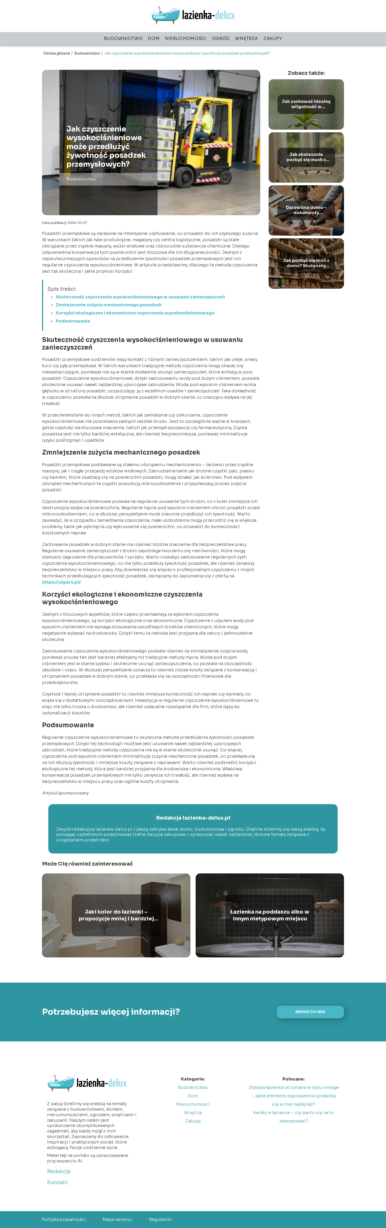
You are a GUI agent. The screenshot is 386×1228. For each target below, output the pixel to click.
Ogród (221, 38)
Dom (153, 38)
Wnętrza (246, 38)
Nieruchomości (186, 38)
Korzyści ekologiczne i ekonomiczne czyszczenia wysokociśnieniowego (135, 313)
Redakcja (59, 1171)
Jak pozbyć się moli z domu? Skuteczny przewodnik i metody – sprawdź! (306, 263)
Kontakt (57, 1182)
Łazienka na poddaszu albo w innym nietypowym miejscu (269, 915)
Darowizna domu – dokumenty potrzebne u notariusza (306, 210)
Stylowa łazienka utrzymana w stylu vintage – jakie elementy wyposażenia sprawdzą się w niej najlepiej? (294, 1096)
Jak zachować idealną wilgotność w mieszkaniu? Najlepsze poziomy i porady (306, 104)
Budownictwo (123, 38)
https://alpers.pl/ (61, 582)
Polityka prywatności (64, 1219)
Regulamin (160, 1219)
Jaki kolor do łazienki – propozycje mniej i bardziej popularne (116, 915)
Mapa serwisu (117, 1219)
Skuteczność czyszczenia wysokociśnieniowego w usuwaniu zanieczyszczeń (140, 297)
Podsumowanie (73, 321)
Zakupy (272, 38)
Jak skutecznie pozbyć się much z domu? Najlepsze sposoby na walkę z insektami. (306, 157)
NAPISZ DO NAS (310, 1012)
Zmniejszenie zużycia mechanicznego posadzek (109, 305)
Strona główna (57, 53)
